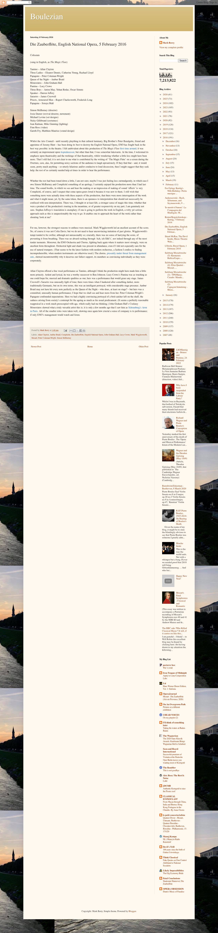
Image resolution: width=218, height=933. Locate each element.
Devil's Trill (169, 846)
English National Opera (94, 334)
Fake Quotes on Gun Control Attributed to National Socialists (174, 863)
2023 (165, 107)
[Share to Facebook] (80, 330)
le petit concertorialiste (174, 815)
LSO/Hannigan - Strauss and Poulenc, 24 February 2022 (182, 356)
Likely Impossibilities (173, 870)
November (171, 145)
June (168, 167)
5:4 (164, 683)
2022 (165, 111)
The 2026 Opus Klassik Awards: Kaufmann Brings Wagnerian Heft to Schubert (174, 741)
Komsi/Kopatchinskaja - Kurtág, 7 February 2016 (176, 219)
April (168, 175)
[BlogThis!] (74, 330)
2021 (165, 116)
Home (90, 346)
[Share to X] (77, 330)
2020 (165, 120)
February (170, 184)
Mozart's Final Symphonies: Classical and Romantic (182, 599)
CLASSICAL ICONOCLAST (170, 798)
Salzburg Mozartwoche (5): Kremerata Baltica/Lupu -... (175, 255)
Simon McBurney (64, 338)
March (169, 180)
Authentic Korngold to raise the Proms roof (174, 790)
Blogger (132, 911)
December (170, 141)
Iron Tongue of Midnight (175, 672)
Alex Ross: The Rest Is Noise (173, 777)
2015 (165, 300)
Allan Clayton (43, 334)
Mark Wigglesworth (139, 334)
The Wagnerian (170, 735)
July (168, 162)
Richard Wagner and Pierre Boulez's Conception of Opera (181, 424)
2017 (165, 133)
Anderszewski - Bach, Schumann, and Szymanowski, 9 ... (175, 200)
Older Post (143, 346)
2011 (165, 317)
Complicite (65, 334)
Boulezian (46, 16)
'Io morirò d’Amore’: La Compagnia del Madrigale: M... (175, 210)
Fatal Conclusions (171, 878)
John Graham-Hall (111, 334)
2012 (165, 313)
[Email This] (71, 330)
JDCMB (167, 785)
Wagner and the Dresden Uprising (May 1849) (181, 454)
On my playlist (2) (170, 717)
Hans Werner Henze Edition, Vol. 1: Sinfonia (174, 687)
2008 (165, 330)
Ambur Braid (55, 334)
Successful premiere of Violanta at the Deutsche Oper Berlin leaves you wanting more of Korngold (174, 758)
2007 (165, 334)
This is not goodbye (171, 770)
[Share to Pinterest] (84, 330)
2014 (165, 304)
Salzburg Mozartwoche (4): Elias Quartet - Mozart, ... (175, 265)
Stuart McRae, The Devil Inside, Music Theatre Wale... (176, 239)
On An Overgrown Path (174, 704)
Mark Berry (169, 42)
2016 (165, 137)
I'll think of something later (173, 724)
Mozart (34, 338)
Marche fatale (179, 544)
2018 (165, 128)
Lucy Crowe (125, 334)
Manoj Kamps (170, 836)
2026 (165, 94)
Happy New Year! (181, 577)
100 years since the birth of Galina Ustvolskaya (174, 851)
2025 (165, 98)
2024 (165, 103)
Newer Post (36, 346)
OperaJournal (170, 693)
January (169, 294)
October (170, 149)
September (171, 154)
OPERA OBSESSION (173, 888)
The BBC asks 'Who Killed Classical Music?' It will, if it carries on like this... (174, 631)
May (168, 171)
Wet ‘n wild (168, 667)
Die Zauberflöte (77, 334)
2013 (165, 309)
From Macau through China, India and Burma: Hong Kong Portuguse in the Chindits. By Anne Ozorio (174, 805)
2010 (165, 321)
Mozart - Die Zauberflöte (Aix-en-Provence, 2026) (173, 698)
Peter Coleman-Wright (47, 338)
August (169, 158)
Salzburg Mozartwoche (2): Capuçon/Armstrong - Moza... (176, 285)
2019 (165, 124)
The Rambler (169, 767)
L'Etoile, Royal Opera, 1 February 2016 (176, 247)
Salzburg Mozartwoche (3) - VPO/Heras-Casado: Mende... (175, 274)
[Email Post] (65, 330)
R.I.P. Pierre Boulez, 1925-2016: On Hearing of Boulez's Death (181, 517)
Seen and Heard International (170, 750)
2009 (165, 326)
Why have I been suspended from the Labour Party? (181, 392)
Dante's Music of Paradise (173, 891)
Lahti (165, 780)
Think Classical (170, 857)
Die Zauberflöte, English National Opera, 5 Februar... (176, 229)
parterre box (169, 665)
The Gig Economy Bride (173, 873)
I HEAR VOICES (171, 714)
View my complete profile (171, 47)
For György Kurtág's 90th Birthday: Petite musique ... (176, 191)
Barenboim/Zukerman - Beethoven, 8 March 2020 (174, 487)
